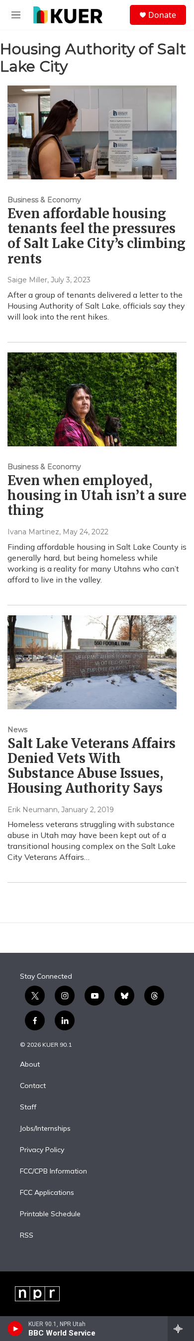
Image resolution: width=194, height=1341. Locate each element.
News (17, 729)
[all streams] (181, 1328)
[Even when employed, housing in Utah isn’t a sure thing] (92, 399)
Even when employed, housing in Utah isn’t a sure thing (97, 495)
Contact (33, 1086)
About (30, 1065)
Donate (162, 14)
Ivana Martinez (33, 531)
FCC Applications (47, 1193)
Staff (28, 1107)
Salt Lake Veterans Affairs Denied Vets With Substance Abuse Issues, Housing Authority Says (91, 765)
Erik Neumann (32, 809)
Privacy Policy (42, 1150)
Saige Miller (27, 279)
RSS (26, 1236)
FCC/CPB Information (53, 1171)
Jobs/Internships (45, 1129)
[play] (15, 1329)
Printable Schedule (50, 1214)
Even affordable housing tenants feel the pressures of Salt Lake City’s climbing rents (96, 235)
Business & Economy (44, 199)
